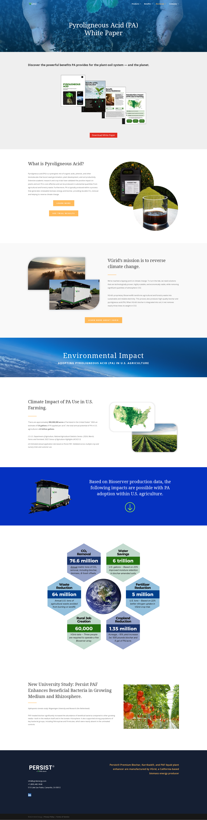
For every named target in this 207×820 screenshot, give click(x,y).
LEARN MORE (64, 203)
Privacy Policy (49, 817)
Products (135, 4)
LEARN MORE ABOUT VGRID (103, 320)
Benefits (147, 4)
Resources (160, 4)
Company (173, 4)
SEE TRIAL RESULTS (64, 213)
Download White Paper (103, 135)
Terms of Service (62, 817)
